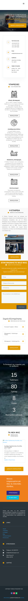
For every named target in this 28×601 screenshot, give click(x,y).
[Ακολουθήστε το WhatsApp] (16, 593)
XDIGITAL (22, 597)
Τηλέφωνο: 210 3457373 (12, 550)
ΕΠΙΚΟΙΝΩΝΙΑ (13, 493)
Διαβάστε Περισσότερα (9, 459)
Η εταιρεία (5, 532)
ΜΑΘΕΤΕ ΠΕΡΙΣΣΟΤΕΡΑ (17, 25)
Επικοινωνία (6, 537)
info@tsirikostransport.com (12, 552)
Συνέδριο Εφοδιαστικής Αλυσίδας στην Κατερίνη (13, 446)
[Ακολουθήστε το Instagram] (14, 593)
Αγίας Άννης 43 (9, 555)
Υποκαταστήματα (7, 535)
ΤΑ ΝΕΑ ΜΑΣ (13, 497)
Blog (4, 534)
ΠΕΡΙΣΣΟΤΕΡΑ (14, 115)
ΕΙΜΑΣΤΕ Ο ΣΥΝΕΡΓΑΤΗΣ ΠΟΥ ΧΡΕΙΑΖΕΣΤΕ (15, 16)
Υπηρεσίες (5, 530)
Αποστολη (21, 307)
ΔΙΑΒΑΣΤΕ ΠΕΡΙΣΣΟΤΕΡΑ (14, 469)
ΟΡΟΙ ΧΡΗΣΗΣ (7, 597)
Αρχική (4, 528)
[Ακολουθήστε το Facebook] (12, 593)
